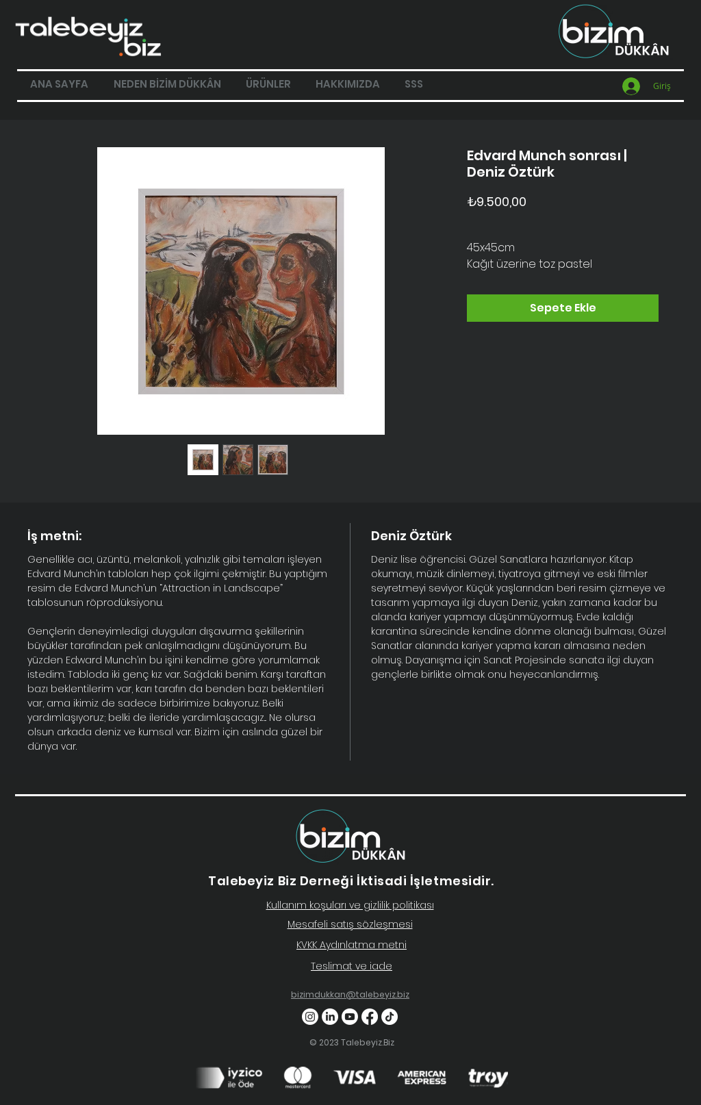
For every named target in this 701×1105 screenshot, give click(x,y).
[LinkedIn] (330, 1016)
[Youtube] (350, 1016)
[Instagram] (310, 1016)
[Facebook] (369, 1016)
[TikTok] (389, 1016)
